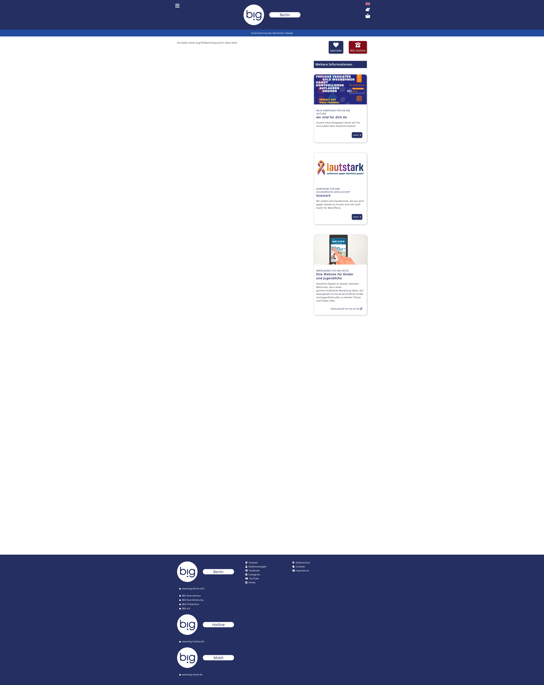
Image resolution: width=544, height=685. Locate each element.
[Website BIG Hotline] (205, 634)
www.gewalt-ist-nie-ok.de (330, 293)
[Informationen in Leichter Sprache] (368, 17)
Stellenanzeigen (257, 566)
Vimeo (252, 582)
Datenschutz (303, 562)
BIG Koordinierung (192, 600)
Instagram (254, 574)
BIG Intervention (191, 595)
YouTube (254, 578)
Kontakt (253, 562)
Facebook (254, 570)
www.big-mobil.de (192, 674)
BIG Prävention (190, 604)
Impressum (302, 570)
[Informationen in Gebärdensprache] (368, 10)
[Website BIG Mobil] (205, 667)
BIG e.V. (186, 608)
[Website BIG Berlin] (205, 581)
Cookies (300, 566)
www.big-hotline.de (193, 641)
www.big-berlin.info (193, 588)
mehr (356, 135)
